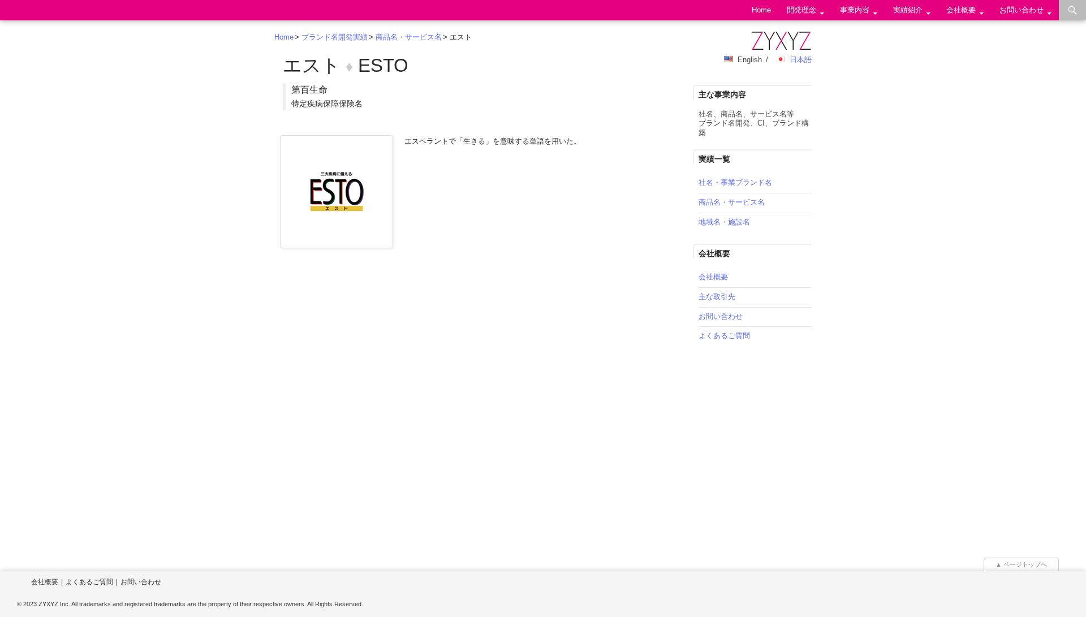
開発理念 (801, 10)
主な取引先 (717, 296)
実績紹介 (908, 10)
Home (761, 10)
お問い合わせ (1021, 10)
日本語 (801, 59)
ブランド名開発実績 (334, 37)
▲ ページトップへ (1021, 564)
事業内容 (854, 10)
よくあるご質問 (724, 335)
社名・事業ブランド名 (735, 182)
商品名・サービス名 (409, 37)
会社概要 (961, 10)
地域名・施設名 (724, 222)
